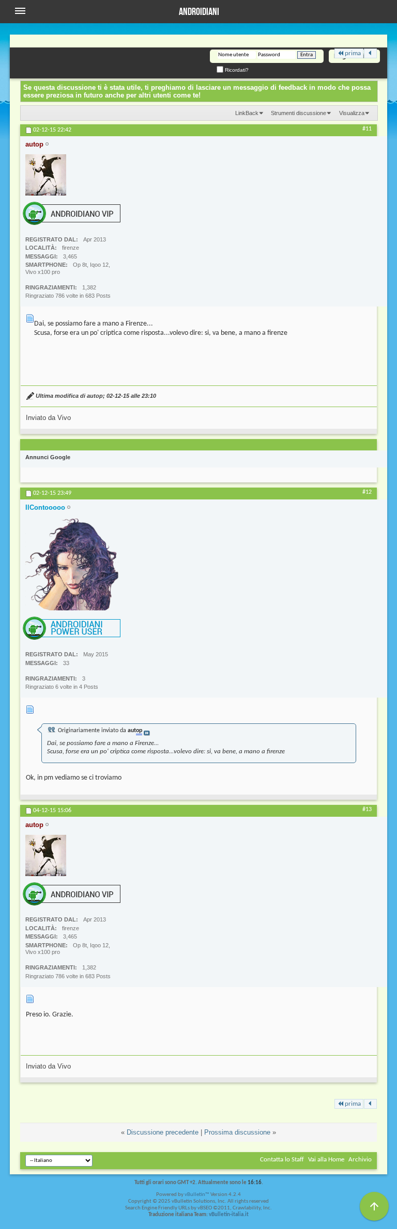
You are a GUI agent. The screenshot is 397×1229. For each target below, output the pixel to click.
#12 (367, 492)
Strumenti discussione (298, 113)
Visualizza (351, 113)
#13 (367, 809)
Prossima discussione (237, 1132)
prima (353, 53)
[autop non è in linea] (45, 175)
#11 (367, 129)
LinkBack (246, 113)
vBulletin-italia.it (229, 1215)
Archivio (360, 1159)
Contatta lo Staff (282, 1159)
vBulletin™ (197, 1195)
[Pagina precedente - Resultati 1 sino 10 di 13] (370, 53)
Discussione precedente (162, 1132)
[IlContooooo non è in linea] (71, 564)
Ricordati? (236, 70)
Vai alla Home (326, 1159)
